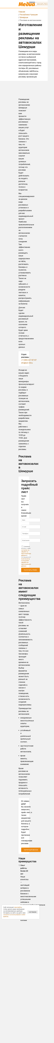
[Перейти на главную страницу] (27, 4)
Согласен (32, 912)
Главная (22, 12)
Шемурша (24, 17)
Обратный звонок (31, 850)
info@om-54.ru (27, 363)
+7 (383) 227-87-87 (28, 360)
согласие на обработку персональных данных (26, 552)
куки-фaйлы (18, 907)
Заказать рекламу (44, 4)
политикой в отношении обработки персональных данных (26, 562)
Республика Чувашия (29, 15)
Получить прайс (30, 570)
